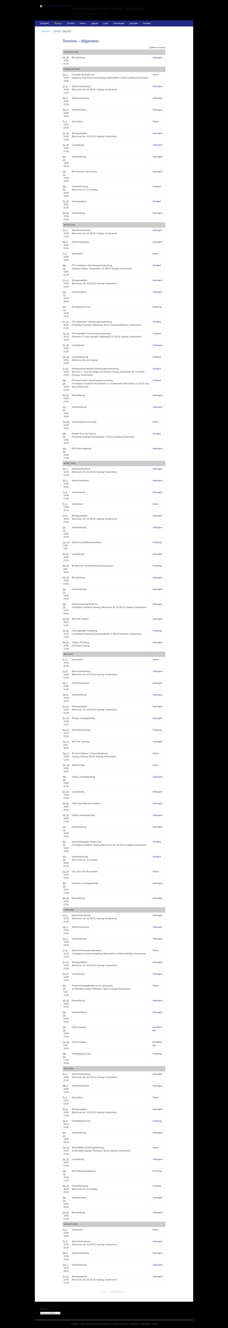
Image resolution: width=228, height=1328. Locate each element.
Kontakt (146, 23)
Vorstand (157, 186)
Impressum (134, 1324)
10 (112, 1292)
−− (105, 1291)
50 (114, 1292)
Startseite (44, 23)
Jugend (94, 23)
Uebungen (157, 57)
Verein (83, 23)
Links (105, 23)
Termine (58, 23)
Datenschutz (146, 1324)
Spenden (133, 23)
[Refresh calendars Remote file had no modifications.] (157, 47)
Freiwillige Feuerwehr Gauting (108, 8)
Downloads (118, 23)
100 (117, 1292)
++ (122, 1291)
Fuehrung (157, 307)
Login (155, 1324)
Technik (70, 23)
